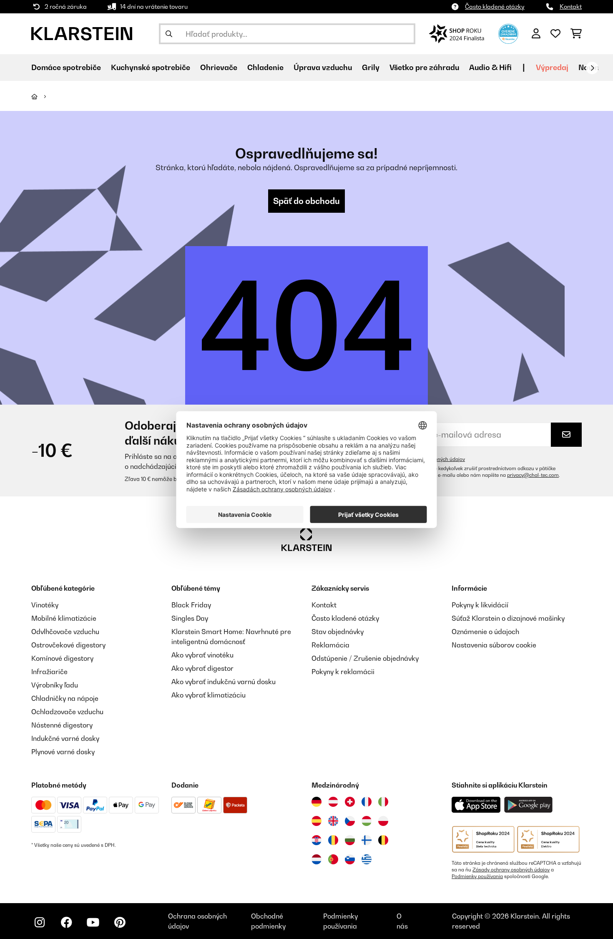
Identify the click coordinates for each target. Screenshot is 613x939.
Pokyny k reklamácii (343, 671)
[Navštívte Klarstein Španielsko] (317, 821)
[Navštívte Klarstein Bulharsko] (350, 840)
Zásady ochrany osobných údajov (511, 870)
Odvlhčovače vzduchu (65, 631)
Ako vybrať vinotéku (202, 655)
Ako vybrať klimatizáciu (208, 695)
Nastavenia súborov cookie (494, 645)
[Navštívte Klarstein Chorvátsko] (317, 840)
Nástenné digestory (62, 725)
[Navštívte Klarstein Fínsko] (367, 840)
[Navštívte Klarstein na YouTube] (93, 922)
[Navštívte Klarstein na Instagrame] (39, 922)
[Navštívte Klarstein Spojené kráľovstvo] (333, 821)
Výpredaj (552, 67)
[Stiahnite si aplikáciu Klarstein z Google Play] (528, 805)
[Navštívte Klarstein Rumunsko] (333, 840)
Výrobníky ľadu (54, 685)
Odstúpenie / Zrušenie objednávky (365, 658)
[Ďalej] (592, 68)
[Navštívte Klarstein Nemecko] (317, 802)
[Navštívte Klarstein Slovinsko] (350, 859)
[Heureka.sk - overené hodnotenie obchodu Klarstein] (508, 33)
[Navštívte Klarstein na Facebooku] (66, 922)
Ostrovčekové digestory (68, 645)
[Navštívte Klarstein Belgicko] (383, 840)
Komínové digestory (62, 658)
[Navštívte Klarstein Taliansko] (383, 802)
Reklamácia (330, 645)
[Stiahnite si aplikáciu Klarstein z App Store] (476, 805)
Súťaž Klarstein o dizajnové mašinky (508, 618)
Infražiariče (49, 671)
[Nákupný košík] (576, 33)
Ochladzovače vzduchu (67, 711)
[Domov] (42, 96)
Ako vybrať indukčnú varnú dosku (223, 681)
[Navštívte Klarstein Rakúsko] (333, 802)
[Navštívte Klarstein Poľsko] (383, 821)
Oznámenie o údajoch (485, 631)
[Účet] (536, 33)
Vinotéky (44, 605)
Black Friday (191, 605)
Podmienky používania (477, 876)
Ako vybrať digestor (202, 668)
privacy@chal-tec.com (533, 475)
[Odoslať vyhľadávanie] (169, 34)
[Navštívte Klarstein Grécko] (367, 860)
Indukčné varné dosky (65, 738)
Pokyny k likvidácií (480, 605)
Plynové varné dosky (63, 752)
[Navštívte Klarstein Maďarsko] (367, 821)
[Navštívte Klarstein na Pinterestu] (119, 922)
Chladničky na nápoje (64, 698)
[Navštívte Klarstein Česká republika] (350, 821)
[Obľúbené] (555, 33)
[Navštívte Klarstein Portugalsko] (333, 859)
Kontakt (571, 6)
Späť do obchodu (306, 201)
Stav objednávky (338, 631)
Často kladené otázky (495, 6)
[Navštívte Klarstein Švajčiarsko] (350, 802)
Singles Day (189, 618)
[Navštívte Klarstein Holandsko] (317, 859)
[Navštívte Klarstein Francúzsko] (367, 802)
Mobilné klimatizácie (63, 618)
